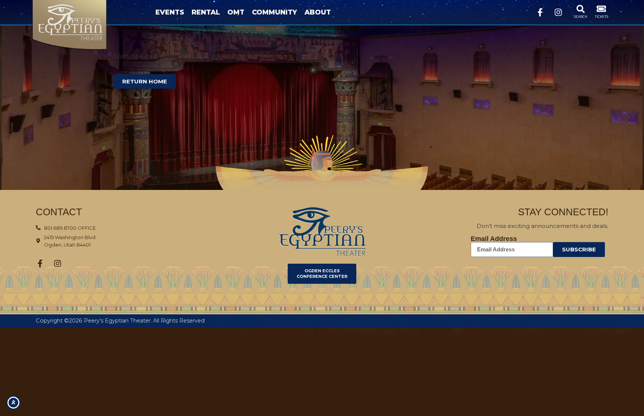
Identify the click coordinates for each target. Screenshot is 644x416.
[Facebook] (540, 12)
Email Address (494, 238)
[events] (601, 9)
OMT (235, 12)
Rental (206, 12)
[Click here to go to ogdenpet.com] (322, 231)
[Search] (581, 9)
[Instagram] (558, 12)
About (317, 12)
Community (274, 12)
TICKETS (601, 17)
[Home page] (81, 25)
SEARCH (580, 17)
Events (169, 12)
